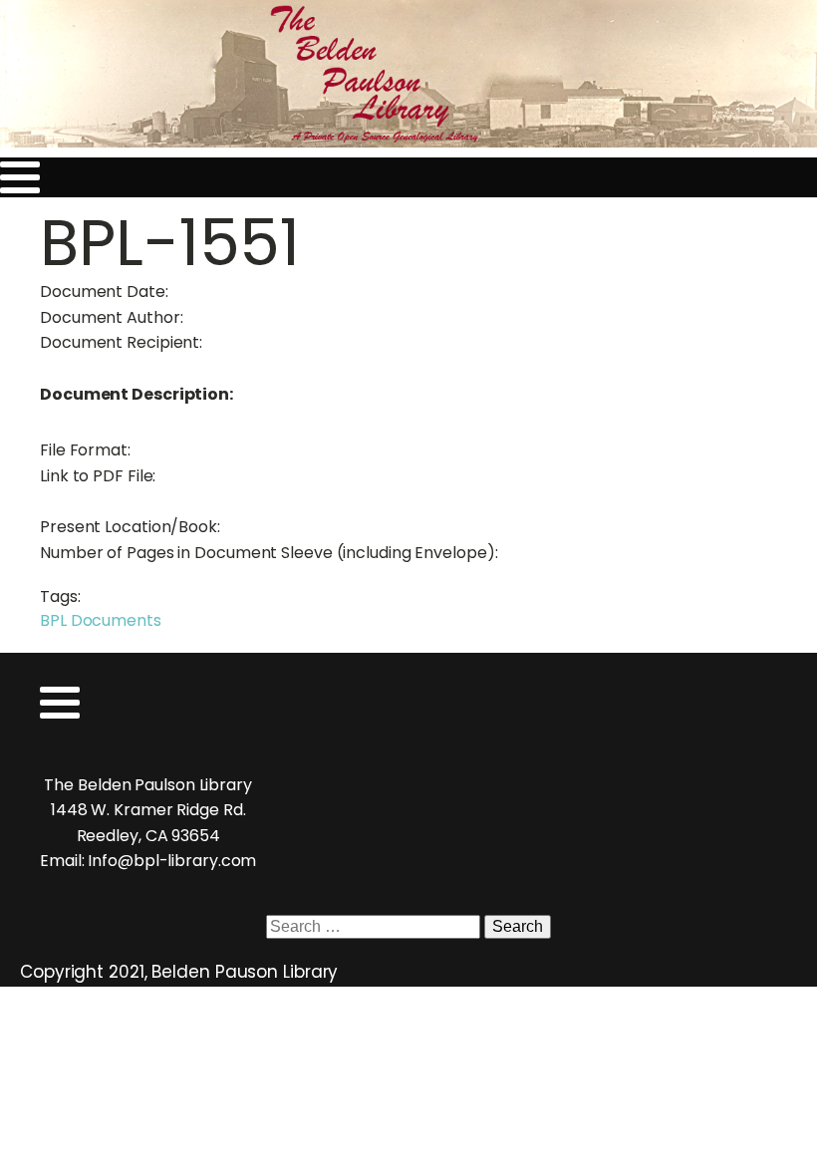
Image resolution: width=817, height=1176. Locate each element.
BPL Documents (100, 620)
